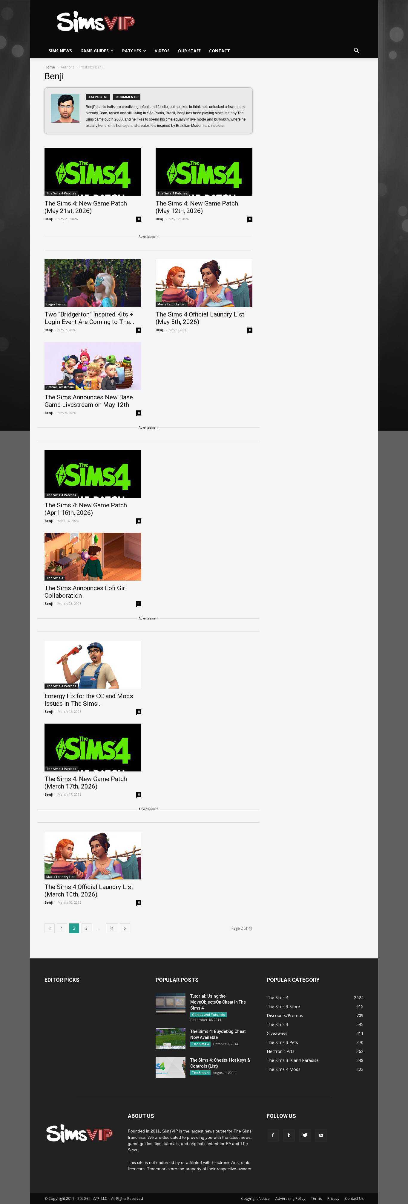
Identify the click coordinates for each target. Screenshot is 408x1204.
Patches (131, 51)
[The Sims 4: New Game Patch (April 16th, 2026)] (93, 474)
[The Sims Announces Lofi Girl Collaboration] (93, 557)
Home (50, 67)
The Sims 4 (54, 578)
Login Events (56, 304)
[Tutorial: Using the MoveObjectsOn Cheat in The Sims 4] (170, 1003)
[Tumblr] (289, 1135)
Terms (316, 1198)
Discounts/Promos (285, 1015)
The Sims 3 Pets (282, 1042)
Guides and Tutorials (208, 1015)
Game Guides (94, 51)
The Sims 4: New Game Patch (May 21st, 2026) (86, 207)
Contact (219, 51)
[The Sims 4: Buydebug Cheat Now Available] (170, 1038)
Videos (162, 51)
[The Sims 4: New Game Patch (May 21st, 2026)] (93, 172)
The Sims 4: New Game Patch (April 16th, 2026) (86, 509)
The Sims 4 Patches (61, 193)
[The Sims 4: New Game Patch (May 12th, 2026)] (204, 172)
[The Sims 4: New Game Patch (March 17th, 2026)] (93, 747)
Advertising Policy (290, 1198)
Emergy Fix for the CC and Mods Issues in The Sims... (89, 699)
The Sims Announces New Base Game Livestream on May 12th (89, 401)
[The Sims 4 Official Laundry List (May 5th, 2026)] (204, 283)
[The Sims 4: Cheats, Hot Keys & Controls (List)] (170, 1067)
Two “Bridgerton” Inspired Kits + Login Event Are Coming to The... (89, 318)
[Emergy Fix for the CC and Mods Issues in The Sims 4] (93, 665)
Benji (49, 219)
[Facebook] (273, 1135)
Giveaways (277, 1033)
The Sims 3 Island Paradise (293, 1060)
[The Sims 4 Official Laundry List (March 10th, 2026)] (93, 855)
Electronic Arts (281, 1051)
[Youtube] (321, 1135)
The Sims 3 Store (283, 1006)
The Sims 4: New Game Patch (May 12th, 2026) (197, 207)
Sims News (60, 51)
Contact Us (354, 1198)
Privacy (333, 1198)
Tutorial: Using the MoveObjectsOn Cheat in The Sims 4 (218, 1002)
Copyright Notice (255, 1198)
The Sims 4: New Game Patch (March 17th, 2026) (86, 782)
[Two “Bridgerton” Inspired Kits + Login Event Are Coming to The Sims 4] (93, 283)
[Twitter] (305, 1135)
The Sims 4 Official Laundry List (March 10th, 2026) (89, 890)
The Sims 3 (277, 1024)
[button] (356, 51)
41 (112, 928)
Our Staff (189, 51)
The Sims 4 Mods (283, 1069)
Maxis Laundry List (171, 304)
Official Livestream (60, 387)
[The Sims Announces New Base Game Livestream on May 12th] (93, 366)
